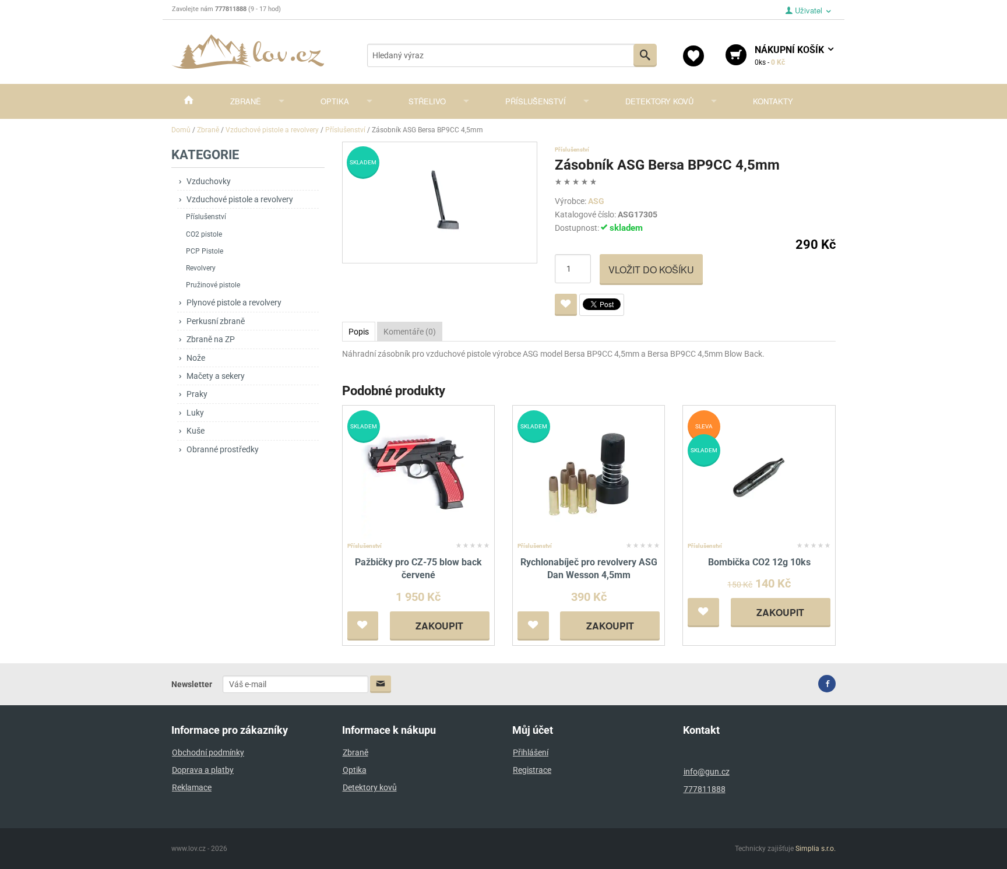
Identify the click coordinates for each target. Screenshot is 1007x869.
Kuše (195, 430)
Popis (358, 331)
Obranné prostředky (222, 449)
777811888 (705, 789)
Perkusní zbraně (215, 321)
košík (790, 55)
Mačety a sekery (215, 376)
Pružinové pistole (213, 285)
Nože (195, 358)
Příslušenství (535, 101)
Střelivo (427, 101)
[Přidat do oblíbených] (566, 305)
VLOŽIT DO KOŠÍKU (651, 269)
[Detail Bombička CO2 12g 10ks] (759, 473)
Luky (195, 412)
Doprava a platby (203, 770)
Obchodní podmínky (208, 752)
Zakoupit (439, 625)
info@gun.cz (707, 771)
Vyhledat (645, 55)
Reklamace (192, 787)
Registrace (532, 770)
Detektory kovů (659, 101)
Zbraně (245, 101)
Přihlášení (530, 752)
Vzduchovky (208, 181)
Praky (196, 394)
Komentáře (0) (409, 331)
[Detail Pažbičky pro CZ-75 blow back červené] (418, 473)
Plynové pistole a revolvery (233, 302)
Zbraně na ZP (210, 339)
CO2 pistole (204, 234)
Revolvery (201, 268)
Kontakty (773, 101)
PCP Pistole (204, 251)
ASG (596, 201)
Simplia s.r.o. (815, 849)
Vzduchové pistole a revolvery (239, 199)
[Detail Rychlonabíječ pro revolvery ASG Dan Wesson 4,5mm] (589, 473)
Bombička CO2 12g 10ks (759, 562)
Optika (335, 101)
